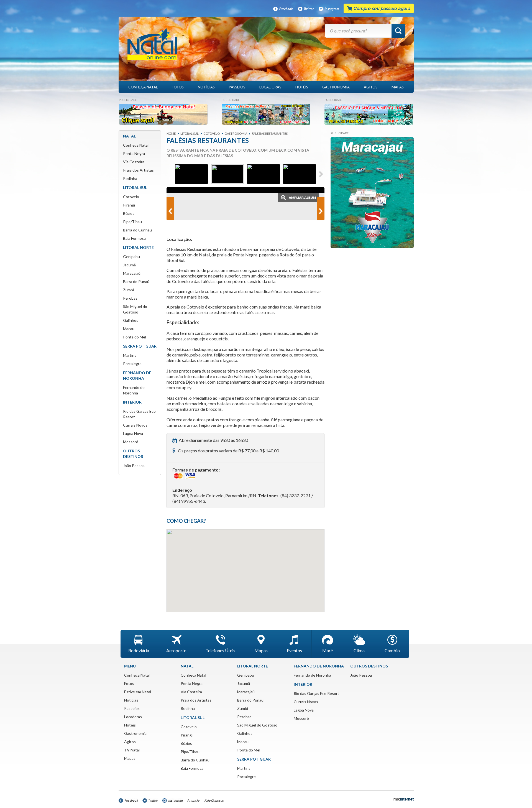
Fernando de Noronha (312, 675)
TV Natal (132, 750)
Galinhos (130, 320)
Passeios (237, 87)
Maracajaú (131, 273)
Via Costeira (133, 161)
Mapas (398, 87)
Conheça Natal (143, 87)
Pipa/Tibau (132, 221)
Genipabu (131, 256)
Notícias (206, 87)
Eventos (294, 650)
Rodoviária (138, 650)
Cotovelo (131, 196)
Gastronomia (336, 87)
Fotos (178, 87)
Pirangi (129, 205)
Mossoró (130, 441)
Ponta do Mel (134, 337)
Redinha (130, 178)
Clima (359, 650)
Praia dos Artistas (138, 170)
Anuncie (193, 800)
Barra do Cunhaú (137, 230)
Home (171, 133)
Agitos (370, 87)
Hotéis (301, 87)
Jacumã (129, 264)
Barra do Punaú (136, 281)
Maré (327, 650)
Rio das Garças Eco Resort (316, 693)
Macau (128, 328)
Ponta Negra (134, 153)
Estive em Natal (137, 691)
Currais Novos (135, 425)
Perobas (130, 298)
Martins (129, 355)
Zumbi (128, 289)
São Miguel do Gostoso (257, 725)
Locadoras (270, 87)
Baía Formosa (134, 238)
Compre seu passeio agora (381, 8)
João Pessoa (134, 465)
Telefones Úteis (220, 650)
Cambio (392, 650)
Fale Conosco (214, 800)
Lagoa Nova (133, 433)
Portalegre (132, 363)
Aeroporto (176, 650)
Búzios (128, 213)
